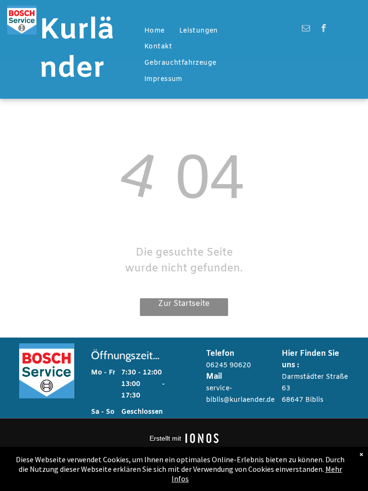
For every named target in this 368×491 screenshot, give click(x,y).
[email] (306, 29)
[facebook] (324, 29)
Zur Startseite (184, 304)
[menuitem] (154, 31)
